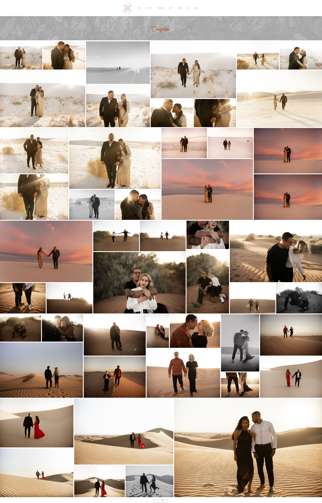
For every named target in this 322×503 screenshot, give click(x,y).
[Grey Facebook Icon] (158, 500)
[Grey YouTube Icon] (163, 500)
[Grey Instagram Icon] (154, 500)
